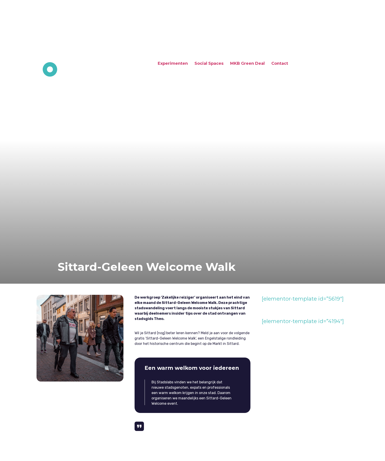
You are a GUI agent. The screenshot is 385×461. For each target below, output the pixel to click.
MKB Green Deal (247, 63)
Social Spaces (209, 63)
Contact (279, 63)
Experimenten (173, 63)
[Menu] (339, 64)
